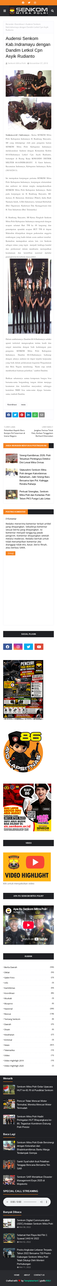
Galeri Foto (29, 977)
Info (29, 982)
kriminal (29, 1039)
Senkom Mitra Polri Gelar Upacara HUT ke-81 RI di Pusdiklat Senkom (35, 1088)
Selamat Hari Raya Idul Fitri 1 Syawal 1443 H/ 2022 (32, 1237)
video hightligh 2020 (29, 1065)
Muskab (29, 998)
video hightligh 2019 (29, 1060)
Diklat (29, 972)
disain (29, 1029)
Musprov (29, 1003)
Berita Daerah (29, 967)
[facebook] (23, 2)
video (29, 1055)
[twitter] (29, 2)
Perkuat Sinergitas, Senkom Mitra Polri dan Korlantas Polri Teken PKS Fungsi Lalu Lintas (34, 495)
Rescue (29, 1013)
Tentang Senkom (29, 1019)
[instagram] (34, 2)
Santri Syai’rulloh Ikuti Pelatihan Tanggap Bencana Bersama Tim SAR (33, 1165)
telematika (29, 1050)
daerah (29, 1024)
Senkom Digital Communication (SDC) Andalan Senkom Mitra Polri (35, 1222)
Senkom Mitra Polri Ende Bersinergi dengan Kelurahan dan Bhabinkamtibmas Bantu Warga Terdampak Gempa (35, 1147)
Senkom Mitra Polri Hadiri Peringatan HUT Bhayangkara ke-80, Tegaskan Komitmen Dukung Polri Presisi (34, 1121)
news (23, 404)
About (27, 1275)
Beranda (9, 24)
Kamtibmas (29, 988)
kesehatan (29, 1034)
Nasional (29, 1008)
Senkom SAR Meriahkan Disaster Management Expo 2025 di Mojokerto (34, 1180)
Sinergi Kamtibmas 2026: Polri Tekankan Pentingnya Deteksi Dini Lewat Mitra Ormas (35, 459)
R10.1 (48, 1280)
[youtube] (39, 647)
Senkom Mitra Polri (17, 63)
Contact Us (39, 1275)
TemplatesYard (31, 1280)
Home (16, 1275)
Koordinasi (19, 24)
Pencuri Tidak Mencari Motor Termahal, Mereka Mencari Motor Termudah (34, 1104)
